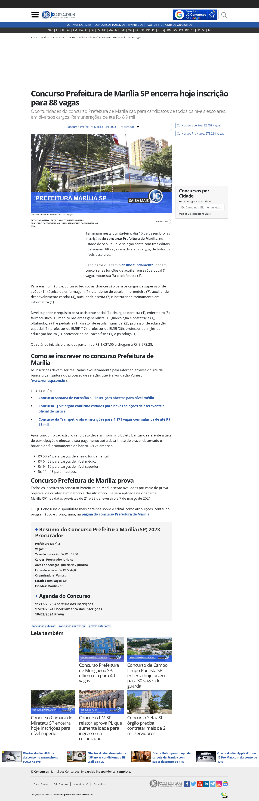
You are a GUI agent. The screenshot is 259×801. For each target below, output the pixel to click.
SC (192, 30)
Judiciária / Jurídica (74, 565)
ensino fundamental (138, 265)
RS (175, 30)
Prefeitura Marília (47, 544)
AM (75, 30)
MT (117, 30)
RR (187, 30)
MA (111, 30)
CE (86, 30)
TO (209, 30)
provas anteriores (99, 626)
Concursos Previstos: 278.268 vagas (200, 133)
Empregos (135, 25)
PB (142, 30)
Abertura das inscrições (64, 604)
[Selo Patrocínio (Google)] (195, 14)
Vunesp (61, 575)
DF (92, 30)
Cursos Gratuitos (178, 25)
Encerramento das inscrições (68, 609)
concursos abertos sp (72, 626)
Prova (49, 614)
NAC (50, 30)
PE (153, 30)
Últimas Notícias (79, 25)
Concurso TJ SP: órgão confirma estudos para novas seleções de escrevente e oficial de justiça (102, 408)
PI (159, 30)
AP (68, 30)
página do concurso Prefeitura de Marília (115, 514)
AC (57, 30)
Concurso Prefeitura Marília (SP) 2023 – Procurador (98, 127)
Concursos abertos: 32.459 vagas (199, 125)
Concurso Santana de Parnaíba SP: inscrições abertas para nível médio (96, 397)
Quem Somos (41, 784)
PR (148, 30)
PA (136, 30)
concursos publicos (43, 626)
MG (130, 30)
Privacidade (100, 784)
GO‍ (104, 30)
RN (169, 30)
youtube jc (154, 25)
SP (198, 30)
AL (63, 30)
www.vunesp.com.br (49, 380)
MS (123, 30)
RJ (163, 30)
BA (81, 30)
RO (181, 30)
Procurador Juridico (59, 560)
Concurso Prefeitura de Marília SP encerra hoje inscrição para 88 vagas (104, 37)
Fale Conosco (61, 784)
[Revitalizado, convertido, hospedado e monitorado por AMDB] (224, 795)
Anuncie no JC (80, 784)
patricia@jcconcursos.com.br (67, 220)
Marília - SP (55, 586)
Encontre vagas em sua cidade (195, 201)
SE (203, 30)
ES (98, 30)
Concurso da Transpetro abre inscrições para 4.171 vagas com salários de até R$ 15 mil (104, 422)
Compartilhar (161, 221)
